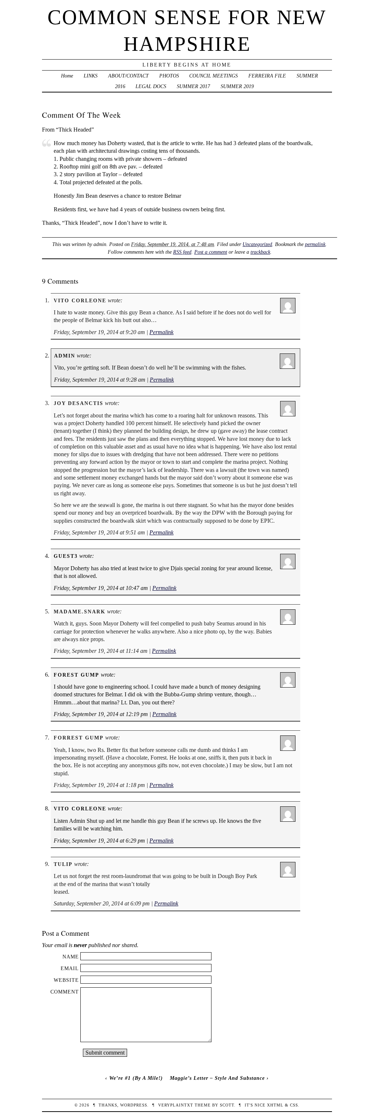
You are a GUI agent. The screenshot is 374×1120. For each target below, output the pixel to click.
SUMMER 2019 (237, 86)
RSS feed (182, 252)
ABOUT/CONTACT (128, 76)
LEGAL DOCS (151, 86)
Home (67, 76)
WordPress (133, 1105)
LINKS (91, 76)
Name (70, 957)
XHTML (275, 1105)
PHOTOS (169, 76)
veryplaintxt (175, 1105)
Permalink (161, 332)
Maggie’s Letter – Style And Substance (217, 1078)
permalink (315, 244)
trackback (260, 252)
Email (70, 968)
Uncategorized (257, 244)
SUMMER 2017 (193, 86)
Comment (64, 992)
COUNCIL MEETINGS (213, 76)
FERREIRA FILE (267, 76)
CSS (294, 1105)
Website (66, 980)
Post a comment (210, 252)
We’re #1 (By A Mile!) (136, 1078)
